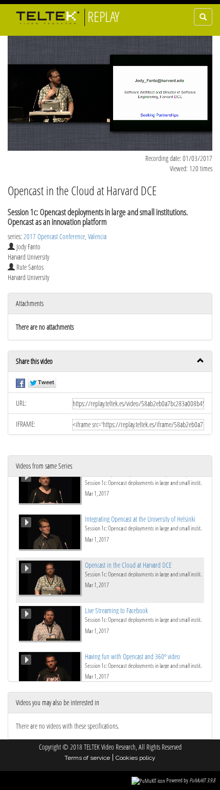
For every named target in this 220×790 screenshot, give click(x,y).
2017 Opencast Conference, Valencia (65, 236)
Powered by (190, 780)
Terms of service (87, 757)
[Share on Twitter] (42, 382)
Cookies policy (136, 757)
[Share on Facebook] (20, 382)
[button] (110, 361)
